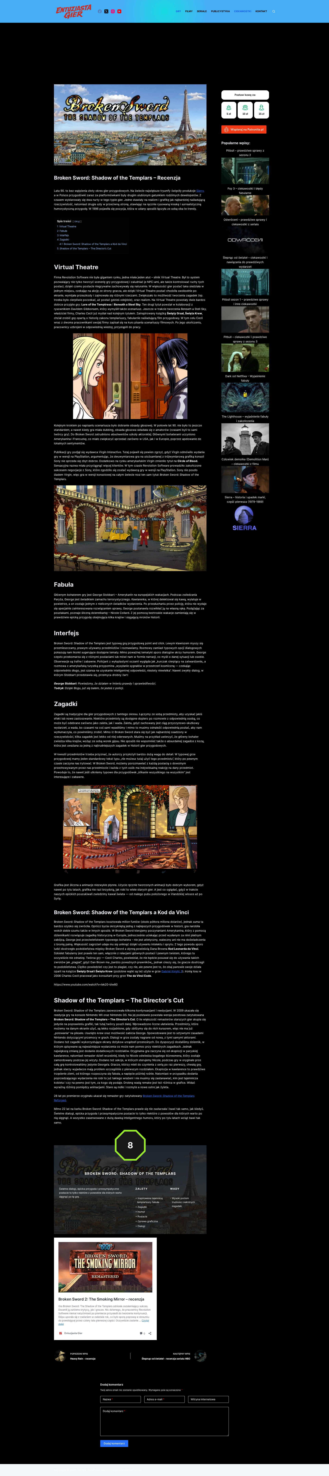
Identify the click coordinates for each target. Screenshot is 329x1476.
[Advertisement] (164, 48)
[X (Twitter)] (106, 11)
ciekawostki (242, 11)
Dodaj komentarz (114, 1411)
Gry (178, 11)
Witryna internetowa (203, 1399)
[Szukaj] (273, 11)
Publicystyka (220, 11)
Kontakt (261, 11)
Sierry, (200, 190)
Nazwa (108, 1399)
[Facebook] (100, 11)
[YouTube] (119, 11)
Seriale (202, 11)
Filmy (189, 11)
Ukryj (77, 221)
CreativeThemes (132, 1470)
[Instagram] (113, 11)
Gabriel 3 (171, 971)
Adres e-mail (155, 1399)
